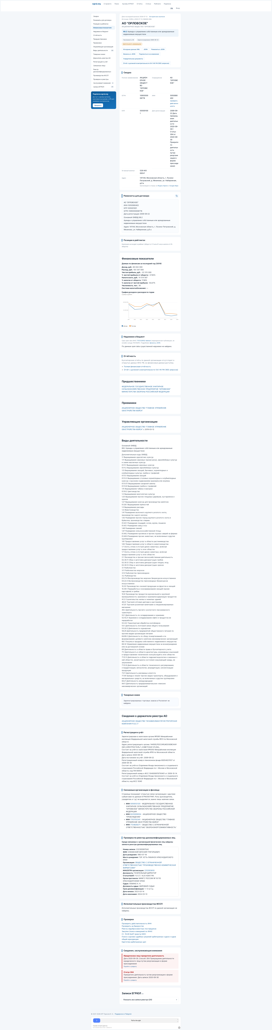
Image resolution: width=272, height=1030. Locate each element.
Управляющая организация (103, 46)
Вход (178, 8)
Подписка (167, 4)
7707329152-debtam (144, 340)
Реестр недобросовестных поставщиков (139, 929)
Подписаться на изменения (149, 54)
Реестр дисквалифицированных (102, 70)
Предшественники (100, 39)
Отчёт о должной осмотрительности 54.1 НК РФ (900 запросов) (146, 63)
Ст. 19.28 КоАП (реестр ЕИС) (134, 934)
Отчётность (97, 35)
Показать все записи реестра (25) (150, 1000)
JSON (145, 49)
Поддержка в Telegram (123, 1014)
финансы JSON (155, 343)
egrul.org (96, 4)
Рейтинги (157, 4)
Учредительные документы (133, 59)
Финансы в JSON (129, 54)
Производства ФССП (100, 75)
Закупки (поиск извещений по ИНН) (137, 931)
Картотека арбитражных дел (134, 942)
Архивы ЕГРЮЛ (128, 4)
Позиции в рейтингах (100, 24)
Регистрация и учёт (100, 62)
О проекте (107, 4)
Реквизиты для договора (102, 20)
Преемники (97, 43)
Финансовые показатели (102, 28)
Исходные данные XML (131, 49)
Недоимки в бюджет (100, 31)
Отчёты (139, 4)
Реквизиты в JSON (157, 49)
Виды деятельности (103, 50)
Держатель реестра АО (102, 58)
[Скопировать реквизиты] (176, 196)
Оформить (98, 105)
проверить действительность (174, 103)
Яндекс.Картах (163, 186)
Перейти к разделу (130, 966)
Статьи (148, 4)
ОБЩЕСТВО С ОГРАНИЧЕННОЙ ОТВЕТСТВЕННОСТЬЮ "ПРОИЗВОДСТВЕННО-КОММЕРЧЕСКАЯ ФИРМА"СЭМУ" (149, 865)
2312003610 (149, 870)
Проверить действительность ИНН (137, 923)
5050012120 (135, 804)
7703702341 (135, 819)
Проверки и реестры (101, 79)
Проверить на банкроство (133, 926)
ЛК (171, 8)
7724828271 (135, 825)
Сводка (96, 16)
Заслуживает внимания (103, 83)
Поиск (117, 4)
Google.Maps (173, 186)
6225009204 (135, 814)
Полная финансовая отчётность (137, 366)
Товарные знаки (99, 54)
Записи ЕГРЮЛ (103, 87)
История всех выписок (157, 16)
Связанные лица (99, 65)
